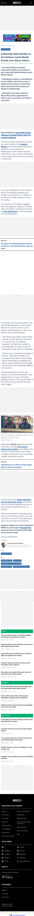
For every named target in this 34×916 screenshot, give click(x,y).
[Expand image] (32, 416)
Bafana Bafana (6, 553)
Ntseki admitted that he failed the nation (16, 500)
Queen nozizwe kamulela (21, 566)
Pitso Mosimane (10, 211)
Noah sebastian (6, 566)
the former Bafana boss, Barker (14, 447)
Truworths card (7, 560)
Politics (3, 649)
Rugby (3, 761)
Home (3, 46)
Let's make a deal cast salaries (11, 563)
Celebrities (4, 658)
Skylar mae (17, 560)
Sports (3, 752)
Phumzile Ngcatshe (21, 63)
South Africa (10, 46)
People (3, 639)
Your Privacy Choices (19, 915)
